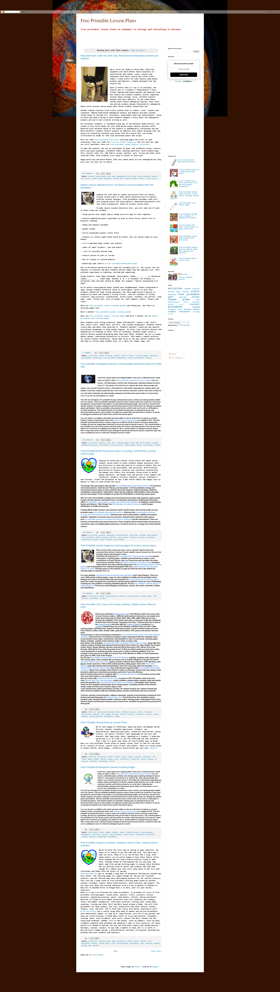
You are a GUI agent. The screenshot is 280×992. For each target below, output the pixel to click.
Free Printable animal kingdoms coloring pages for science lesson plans (118, 545)
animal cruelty (114, 757)
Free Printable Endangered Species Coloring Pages (108, 767)
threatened (101, 837)
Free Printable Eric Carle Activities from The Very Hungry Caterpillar (188, 183)
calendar (185, 292)
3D (94, 712)
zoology (170, 314)
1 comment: (87, 353)
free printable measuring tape (121, 264)
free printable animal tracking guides (107, 306)
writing (196, 312)
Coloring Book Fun (89, 874)
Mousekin (107, 178)
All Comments (176, 358)
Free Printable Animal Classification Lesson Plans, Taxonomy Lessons (189, 194)
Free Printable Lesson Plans (108, 20)
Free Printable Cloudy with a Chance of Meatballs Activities (188, 216)
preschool (195, 304)
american (196, 289)
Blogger (155, 967)
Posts (173, 354)
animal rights (127, 757)
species (92, 837)
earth (136, 941)
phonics (171, 304)
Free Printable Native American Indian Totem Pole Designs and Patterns (188, 250)
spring (84, 945)
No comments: (88, 173)
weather (96, 945)
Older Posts (156, 951)
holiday (115, 714)
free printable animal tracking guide (113, 312)
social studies (106, 539)
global (96, 759)
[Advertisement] (57, 5)
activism (91, 757)
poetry (182, 304)
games (108, 714)
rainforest (85, 539)
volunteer (93, 761)
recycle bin (118, 178)
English (96, 714)
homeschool (121, 358)
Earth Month (145, 443)
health (103, 759)
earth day (111, 176)
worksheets (108, 716)
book (178, 292)
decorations (86, 714)
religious (172, 309)
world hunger (119, 539)
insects (94, 943)
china (118, 712)
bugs (114, 941)
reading (196, 307)
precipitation (122, 943)
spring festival (95, 716)
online (186, 302)
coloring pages (142, 356)
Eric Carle (131, 176)
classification (132, 832)
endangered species (89, 445)
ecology (154, 443)
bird (108, 941)
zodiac (117, 716)
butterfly (121, 941)
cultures (147, 712)
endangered (120, 176)
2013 (90, 712)
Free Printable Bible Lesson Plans (187, 259)
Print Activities (88, 911)
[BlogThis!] (103, 173)
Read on (153, 748)
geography (183, 297)
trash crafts (151, 178)
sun (89, 945)
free (102, 714)
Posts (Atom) (98, 955)
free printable (143, 176)
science (141, 178)
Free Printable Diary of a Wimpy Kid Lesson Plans (189, 171)
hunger (110, 759)
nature (130, 358)
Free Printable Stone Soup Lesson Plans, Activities (187, 238)
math (116, 759)
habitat (154, 176)
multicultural (173, 302)
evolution (96, 834)
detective (154, 356)
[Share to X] (106, 173)
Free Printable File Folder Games (187, 204)
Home (115, 951)
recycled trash (130, 178)
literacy (133, 537)
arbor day (111, 443)
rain (142, 943)
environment (86, 358)
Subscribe (183, 75)
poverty (141, 537)
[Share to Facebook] (108, 173)
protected (150, 834)
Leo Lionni (85, 178)
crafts (140, 712)
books (122, 832)
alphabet (187, 289)
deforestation (122, 535)
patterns (196, 302)
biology (171, 292)
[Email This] (101, 173)
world (111, 761)
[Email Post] (97, 173)
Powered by (178, 81)
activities (92, 356)
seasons (156, 943)
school (179, 309)
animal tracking (105, 356)
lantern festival (127, 714)
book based (100, 176)
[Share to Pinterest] (110, 173)
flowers (143, 941)
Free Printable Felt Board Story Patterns (186, 161)
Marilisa (184, 274)
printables (139, 358)
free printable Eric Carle (106, 140)
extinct (105, 834)
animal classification (108, 596)
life (113, 943)
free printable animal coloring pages (107, 316)
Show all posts (138, 50)
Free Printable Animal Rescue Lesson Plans (104, 722)
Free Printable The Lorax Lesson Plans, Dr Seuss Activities (188, 227)
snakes (148, 714)
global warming (101, 537)
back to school (128, 356)
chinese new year (129, 712)
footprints (97, 358)
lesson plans (97, 178)
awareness (111, 535)
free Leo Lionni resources (123, 142)
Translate (186, 325)
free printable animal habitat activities (130, 144)
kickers (138, 967)
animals (91, 176)
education (172, 295)
